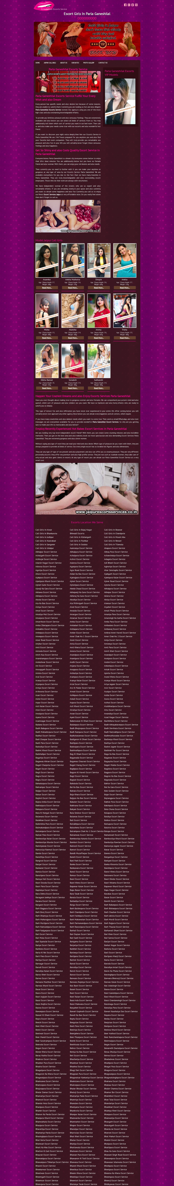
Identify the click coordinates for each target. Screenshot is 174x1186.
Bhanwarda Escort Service (81, 1118)
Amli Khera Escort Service (81, 647)
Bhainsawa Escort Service (47, 1081)
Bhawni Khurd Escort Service (83, 1165)
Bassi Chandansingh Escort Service (119, 1000)
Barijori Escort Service (114, 941)
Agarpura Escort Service (80, 566)
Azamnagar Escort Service (47, 721)
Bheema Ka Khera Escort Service (119, 1173)
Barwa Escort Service (45, 978)
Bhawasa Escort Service (80, 1162)
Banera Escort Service (114, 853)
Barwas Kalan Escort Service (117, 982)
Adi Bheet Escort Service (115, 562)
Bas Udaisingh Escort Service (117, 985)
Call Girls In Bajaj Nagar (81, 529)
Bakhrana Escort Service (81, 805)
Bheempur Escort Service (81, 1176)
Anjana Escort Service (79, 665)
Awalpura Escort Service (47, 713)
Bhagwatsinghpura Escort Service (119, 1077)
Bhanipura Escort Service (47, 1107)
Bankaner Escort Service (46, 868)
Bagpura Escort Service (114, 772)
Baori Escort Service (79, 879)
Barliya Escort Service (45, 960)
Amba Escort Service (79, 621)
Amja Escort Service (113, 640)
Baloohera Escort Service (81, 827)
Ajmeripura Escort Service (81, 585)
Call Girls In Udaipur (45, 548)
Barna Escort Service (113, 960)
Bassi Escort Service (45, 1000)
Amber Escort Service (79, 632)
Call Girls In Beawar (113, 529)
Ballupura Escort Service (115, 823)
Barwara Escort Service (80, 978)
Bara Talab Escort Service (81, 893)
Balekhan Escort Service (46, 820)
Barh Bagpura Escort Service (48, 908)
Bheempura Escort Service (116, 1176)
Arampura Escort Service (81, 676)
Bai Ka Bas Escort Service (81, 787)
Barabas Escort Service (114, 893)
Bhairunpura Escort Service (82, 1085)
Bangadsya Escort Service (115, 857)
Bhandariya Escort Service (116, 1103)
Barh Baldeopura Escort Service (84, 908)
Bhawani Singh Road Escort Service (120, 1154)
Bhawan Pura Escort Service (82, 1154)
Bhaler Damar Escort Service (48, 1092)
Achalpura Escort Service (81, 555)
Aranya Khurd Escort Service (117, 680)
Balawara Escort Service (47, 816)
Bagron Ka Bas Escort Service (117, 776)
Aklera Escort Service (113, 596)
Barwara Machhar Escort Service (50, 982)
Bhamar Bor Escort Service (116, 1092)
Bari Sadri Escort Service (81, 937)
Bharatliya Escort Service (47, 1129)
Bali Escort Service (78, 820)
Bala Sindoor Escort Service (82, 812)
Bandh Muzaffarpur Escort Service (85, 853)
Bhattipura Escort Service (115, 1147)
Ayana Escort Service (45, 717)
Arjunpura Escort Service (47, 684)
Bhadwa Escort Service (80, 1066)
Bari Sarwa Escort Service (115, 937)
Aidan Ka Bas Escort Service (82, 573)
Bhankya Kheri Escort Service (117, 1110)
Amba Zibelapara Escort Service (50, 625)
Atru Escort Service (113, 710)
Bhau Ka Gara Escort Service (117, 1151)
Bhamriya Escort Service (81, 1099)
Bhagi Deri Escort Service (81, 1070)
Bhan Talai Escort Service (115, 1099)
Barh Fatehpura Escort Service (83, 915)
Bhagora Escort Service (114, 1070)
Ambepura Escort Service (47, 632)
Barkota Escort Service (114, 948)
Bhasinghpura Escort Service (48, 1136)
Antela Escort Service (45, 673)
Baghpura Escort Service (81, 768)
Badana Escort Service (46, 724)
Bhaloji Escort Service (80, 1092)
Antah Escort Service (113, 669)
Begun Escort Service (45, 1048)
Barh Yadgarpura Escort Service (50, 930)
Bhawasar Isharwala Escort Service (120, 1162)
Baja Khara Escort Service (81, 794)
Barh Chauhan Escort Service (117, 912)
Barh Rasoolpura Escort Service (84, 926)
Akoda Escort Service (45, 599)
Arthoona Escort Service (47, 691)
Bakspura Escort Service (46, 809)
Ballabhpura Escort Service (82, 823)
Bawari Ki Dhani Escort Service (49, 1015)
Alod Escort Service (79, 607)
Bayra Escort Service (45, 1018)
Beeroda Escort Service (46, 1044)
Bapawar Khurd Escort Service (117, 886)
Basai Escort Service (45, 989)
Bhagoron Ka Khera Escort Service (51, 1073)
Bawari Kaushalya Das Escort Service (121, 1011)
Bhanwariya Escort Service (116, 1118)
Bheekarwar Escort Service (48, 1169)
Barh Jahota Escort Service (116, 915)
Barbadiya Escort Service (81, 901)
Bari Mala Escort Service (47, 937)
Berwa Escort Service (113, 1055)
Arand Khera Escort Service (116, 676)
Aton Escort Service (44, 710)
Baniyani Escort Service (114, 860)
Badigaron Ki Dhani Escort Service (85, 739)
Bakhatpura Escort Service (47, 805)
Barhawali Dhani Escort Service (118, 930)
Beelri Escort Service (45, 1029)
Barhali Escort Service (80, 930)
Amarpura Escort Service (47, 618)
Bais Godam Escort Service (116, 790)
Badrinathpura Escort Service (83, 750)
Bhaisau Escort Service (114, 1085)
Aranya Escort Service (45, 680)
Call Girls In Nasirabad (46, 540)
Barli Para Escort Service (47, 956)
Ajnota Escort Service (114, 585)
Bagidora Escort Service (115, 768)
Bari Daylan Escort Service (82, 934)
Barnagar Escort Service (46, 963)
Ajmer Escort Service (79, 581)
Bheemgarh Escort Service (47, 1176)
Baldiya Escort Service (114, 816)
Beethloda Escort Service (81, 1044)
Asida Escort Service (113, 695)
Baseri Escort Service (79, 989)
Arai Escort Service (44, 676)
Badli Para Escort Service (47, 743)
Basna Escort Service (113, 989)
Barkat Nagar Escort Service (117, 945)
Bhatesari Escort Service (47, 1143)
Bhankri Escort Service (46, 1110)
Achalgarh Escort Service (47, 555)
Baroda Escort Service (114, 963)
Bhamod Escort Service (46, 1099)
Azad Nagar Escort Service (116, 717)
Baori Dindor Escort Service (116, 879)
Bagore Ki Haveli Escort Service (84, 772)
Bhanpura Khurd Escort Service (49, 1118)
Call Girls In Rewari (112, 540)
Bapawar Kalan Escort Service (83, 886)
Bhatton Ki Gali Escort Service (49, 1151)
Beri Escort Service (78, 1055)
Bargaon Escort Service (46, 904)
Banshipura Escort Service (115, 868)
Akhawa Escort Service (46, 592)
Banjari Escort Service (45, 864)
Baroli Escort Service (79, 971)
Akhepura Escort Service (46, 596)
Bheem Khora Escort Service (82, 1173)
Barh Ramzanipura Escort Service (50, 926)
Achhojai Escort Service (46, 559)
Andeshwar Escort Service (47, 662)
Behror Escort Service (79, 1048)
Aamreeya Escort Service (81, 548)
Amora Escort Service (79, 651)
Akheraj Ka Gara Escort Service (84, 596)
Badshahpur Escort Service (48, 754)
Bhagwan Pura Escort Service (83, 1073)
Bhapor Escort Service (80, 1125)
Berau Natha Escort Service (48, 1055)
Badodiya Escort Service (46, 746)
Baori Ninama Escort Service (117, 882)
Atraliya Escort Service (80, 710)
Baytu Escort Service (79, 1018)
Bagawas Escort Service (115, 757)
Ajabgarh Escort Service (115, 573)
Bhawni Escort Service (46, 1165)
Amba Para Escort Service (115, 621)
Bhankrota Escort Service (81, 1110)
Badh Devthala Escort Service (117, 728)
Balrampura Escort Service (47, 831)
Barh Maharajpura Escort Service (50, 919)
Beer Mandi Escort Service (47, 1037)
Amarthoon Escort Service (47, 621)
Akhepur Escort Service (114, 592)
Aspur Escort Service (45, 702)
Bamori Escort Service (80, 849)
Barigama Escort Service (81, 941)
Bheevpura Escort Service (47, 1184)
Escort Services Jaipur (52, 194)
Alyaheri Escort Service (114, 607)
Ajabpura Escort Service (46, 577)
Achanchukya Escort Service (116, 555)
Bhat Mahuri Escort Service (116, 1136)
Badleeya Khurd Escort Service (118, 739)
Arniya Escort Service (45, 687)
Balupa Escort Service (114, 831)
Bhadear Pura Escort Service (48, 1062)
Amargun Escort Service (80, 614)
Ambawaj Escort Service (115, 629)
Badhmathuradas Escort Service (118, 735)
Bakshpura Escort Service (115, 805)
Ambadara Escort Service (115, 625)
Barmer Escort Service (80, 960)
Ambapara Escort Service (81, 629)
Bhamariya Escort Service (47, 1096)
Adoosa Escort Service (46, 566)
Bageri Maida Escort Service (117, 765)
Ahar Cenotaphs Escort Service (118, 570)
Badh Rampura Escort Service (83, 732)
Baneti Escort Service (79, 857)
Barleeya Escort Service (80, 952)
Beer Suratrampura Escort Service (51, 1040)
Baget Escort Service (45, 768)
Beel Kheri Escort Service (47, 1026)
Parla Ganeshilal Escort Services (106, 422)
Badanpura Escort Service (81, 724)
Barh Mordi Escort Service (116, 919)
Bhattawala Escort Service (82, 1147)
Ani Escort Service (44, 665)
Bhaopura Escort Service (47, 1125)
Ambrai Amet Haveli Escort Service (120, 632)
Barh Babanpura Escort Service (118, 904)
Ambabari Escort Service (81, 625)
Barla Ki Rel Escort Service (48, 952)
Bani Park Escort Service (81, 860)
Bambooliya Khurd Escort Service (119, 838)
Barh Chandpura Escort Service (84, 912)
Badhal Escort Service (45, 735)
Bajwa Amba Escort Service (48, 801)
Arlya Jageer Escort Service (116, 684)
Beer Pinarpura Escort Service (83, 1037)
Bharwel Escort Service (114, 1132)
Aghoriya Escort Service (115, 566)
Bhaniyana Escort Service (81, 1107)
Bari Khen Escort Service (115, 934)
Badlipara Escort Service (81, 743)
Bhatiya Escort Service (80, 1143)
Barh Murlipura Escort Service (49, 923)
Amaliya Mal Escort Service (48, 614)
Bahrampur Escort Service (47, 787)
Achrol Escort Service (79, 559)
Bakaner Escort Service (80, 801)
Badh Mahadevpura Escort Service (51, 732)
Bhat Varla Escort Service (47, 1140)
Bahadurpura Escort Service (48, 783)
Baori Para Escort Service (47, 886)
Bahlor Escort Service (114, 783)
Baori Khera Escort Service (82, 882)
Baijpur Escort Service (45, 790)
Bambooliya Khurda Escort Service (51, 842)
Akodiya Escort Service (80, 599)
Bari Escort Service (44, 934)
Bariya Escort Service (45, 945)
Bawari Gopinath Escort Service (84, 1011)
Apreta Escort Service (114, 673)
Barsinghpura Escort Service (116, 974)
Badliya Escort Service (114, 743)
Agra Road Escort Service (81, 570)
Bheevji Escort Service (114, 1180)
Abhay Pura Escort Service (116, 551)
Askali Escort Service (79, 698)
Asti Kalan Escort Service (47, 706)
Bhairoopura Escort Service (48, 1085)
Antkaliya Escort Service (81, 673)
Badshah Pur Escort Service (116, 750)
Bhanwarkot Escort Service (82, 1121)
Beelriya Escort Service (80, 1029)
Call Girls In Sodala (78, 544)
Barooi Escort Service (79, 974)
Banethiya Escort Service (47, 857)
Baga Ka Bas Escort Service (116, 754)
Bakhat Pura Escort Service (116, 801)
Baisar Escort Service (45, 794)
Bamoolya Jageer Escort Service (118, 846)
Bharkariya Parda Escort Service (50, 1132)
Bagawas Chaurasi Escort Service (85, 761)
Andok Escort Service (113, 662)
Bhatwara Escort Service (81, 1151)
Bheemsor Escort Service (47, 1180)
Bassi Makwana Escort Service (83, 1004)
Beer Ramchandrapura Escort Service (120, 1037)
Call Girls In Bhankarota (46, 533)
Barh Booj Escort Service (47, 912)
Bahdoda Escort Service (80, 783)
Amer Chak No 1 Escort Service (84, 636)
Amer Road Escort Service (47, 640)
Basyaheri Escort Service (81, 1007)
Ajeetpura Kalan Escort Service (118, 577)
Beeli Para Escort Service (81, 1026)
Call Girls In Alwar (44, 529)
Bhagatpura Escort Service (47, 1070)
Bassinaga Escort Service (115, 1004)
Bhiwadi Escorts (77, 533)
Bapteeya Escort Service (46, 890)
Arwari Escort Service (79, 691)
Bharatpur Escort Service (81, 1129)
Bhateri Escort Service (114, 1140)
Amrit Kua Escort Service (47, 654)
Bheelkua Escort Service (81, 1169)
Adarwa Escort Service (80, 562)
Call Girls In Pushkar (79, 540)
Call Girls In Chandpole (114, 533)
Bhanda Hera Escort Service (48, 1103)
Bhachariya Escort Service (81, 1059)
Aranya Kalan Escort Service (82, 680)
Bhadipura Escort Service (115, 1062)
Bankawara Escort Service (81, 868)
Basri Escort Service (79, 993)
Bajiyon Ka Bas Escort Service (83, 798)
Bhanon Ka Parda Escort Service (50, 1114)
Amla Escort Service (79, 643)
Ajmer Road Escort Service (116, 581)
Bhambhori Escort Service (115, 1096)
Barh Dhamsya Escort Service (49, 915)
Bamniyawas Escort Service (48, 846)
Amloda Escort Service (46, 651)
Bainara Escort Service (80, 790)
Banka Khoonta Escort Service (117, 864)
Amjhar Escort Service (45, 643)
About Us (63, 63)
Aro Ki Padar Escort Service (82, 687)
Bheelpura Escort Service (115, 1169)
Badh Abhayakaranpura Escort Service (121, 724)
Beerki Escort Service (79, 1040)
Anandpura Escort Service (81, 654)
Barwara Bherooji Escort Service (118, 978)
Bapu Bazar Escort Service (82, 890)
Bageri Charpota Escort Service (50, 765)
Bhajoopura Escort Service (47, 1088)
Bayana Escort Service (114, 1015)
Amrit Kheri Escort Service (116, 651)
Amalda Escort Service (80, 610)
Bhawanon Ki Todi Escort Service (84, 1158)
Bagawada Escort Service (81, 757)
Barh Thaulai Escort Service (116, 926)
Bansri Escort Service (79, 871)
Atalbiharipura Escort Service (117, 706)
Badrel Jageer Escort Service (117, 746)
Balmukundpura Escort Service (49, 827)
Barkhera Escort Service (46, 948)
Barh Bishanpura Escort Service (118, 908)
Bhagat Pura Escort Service (116, 1066)
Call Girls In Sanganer (45, 544)
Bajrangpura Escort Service (116, 798)
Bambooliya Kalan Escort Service (50, 838)
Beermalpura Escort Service (116, 1040)
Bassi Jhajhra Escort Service (48, 1004)
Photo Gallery (88, 63)
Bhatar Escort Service (79, 1140)
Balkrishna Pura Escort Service (49, 823)
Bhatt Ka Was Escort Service (48, 1147)
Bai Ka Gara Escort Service (116, 787)
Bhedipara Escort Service (115, 1165)
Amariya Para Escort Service (116, 614)
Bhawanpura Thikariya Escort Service (52, 1162)
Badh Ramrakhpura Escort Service (119, 732)
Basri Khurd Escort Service (116, 996)
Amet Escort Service (79, 640)
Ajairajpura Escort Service (81, 577)
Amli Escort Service (44, 647)
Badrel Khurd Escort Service (48, 750)
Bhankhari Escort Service (115, 1107)
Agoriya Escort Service (46, 570)
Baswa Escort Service (45, 1007)
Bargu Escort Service (79, 904)
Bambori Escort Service (80, 842)
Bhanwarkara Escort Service (48, 1121)
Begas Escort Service (113, 1044)
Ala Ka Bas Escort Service (47, 603)
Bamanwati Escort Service (116, 835)
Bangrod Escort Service (46, 860)
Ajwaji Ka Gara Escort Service (49, 588)
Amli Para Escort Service (115, 647)
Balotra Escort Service (114, 827)
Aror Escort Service (113, 687)
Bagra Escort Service (45, 776)
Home (38, 63)
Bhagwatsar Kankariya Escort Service (86, 1077)
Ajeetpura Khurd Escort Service (50, 581)
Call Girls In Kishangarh (80, 537)
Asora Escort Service (113, 698)
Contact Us (102, 63)
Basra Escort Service (45, 993)
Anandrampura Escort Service (49, 658)
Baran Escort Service (113, 897)
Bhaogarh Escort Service (115, 1121)
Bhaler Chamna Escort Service (117, 1088)
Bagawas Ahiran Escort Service (49, 761)
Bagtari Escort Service (80, 779)
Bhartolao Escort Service (81, 1132)
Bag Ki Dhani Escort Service (82, 754)
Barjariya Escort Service (80, 945)
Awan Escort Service (79, 713)
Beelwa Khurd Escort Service (117, 1029)
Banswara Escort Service (115, 875)
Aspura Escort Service (79, 702)
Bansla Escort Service (45, 871)
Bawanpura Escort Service (47, 1011)
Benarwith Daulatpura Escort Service (120, 1048)
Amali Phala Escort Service (116, 610)
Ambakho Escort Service (46, 629)
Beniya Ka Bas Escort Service (83, 1051)
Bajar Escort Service (113, 794)
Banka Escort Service (79, 864)
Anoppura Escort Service (81, 669)
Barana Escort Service (45, 901)
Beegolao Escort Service (81, 1022)
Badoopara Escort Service (81, 746)
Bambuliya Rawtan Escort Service (119, 842)
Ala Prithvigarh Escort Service (83, 603)
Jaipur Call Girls (50, 63)
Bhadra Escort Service (45, 1066)
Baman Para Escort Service (48, 835)
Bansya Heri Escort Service (48, 879)
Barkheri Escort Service (80, 948)
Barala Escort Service (79, 897)
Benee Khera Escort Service (48, 1051)
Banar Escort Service (113, 849)
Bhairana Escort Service (114, 1081)
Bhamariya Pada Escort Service (84, 1096)
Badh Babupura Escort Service (49, 728)
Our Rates (75, 63)
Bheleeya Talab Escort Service (83, 1184)
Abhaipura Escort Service (81, 551)
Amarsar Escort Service (80, 618)
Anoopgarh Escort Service (47, 669)
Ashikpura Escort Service (81, 695)
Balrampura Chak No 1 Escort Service (87, 831)
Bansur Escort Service (79, 875)
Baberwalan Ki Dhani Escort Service (86, 721)
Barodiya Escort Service (80, 967)
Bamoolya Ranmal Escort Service (51, 849)
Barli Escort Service (113, 952)
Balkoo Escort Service (114, 820)
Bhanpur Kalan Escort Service (83, 1114)
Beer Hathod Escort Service (116, 1033)
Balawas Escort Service (80, 816)
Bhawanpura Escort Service (116, 1158)
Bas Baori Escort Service (81, 985)
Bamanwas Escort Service (81, 835)
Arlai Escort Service (79, 684)
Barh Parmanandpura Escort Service (86, 923)
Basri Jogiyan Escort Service (48, 996)
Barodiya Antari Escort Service (118, 967)
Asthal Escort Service (114, 702)
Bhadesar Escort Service (81, 1062)
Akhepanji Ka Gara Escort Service (85, 592)
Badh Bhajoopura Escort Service (84, 728)
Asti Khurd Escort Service (81, 706)
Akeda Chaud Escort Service (82, 588)
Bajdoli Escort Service (46, 798)
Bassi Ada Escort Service (81, 1000)
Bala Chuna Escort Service (116, 809)
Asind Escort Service (45, 698)
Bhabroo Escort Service (46, 1059)
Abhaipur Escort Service (46, 551)
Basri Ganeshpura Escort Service (118, 993)
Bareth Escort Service (114, 901)
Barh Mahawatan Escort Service (84, 919)
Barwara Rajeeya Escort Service (84, 982)
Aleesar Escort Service (114, 603)
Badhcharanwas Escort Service (83, 735)
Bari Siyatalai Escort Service (48, 941)
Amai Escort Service (45, 610)
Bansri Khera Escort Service (116, 871)
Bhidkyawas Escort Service (116, 1184)
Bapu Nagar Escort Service (116, 890)
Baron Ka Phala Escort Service (118, 971)
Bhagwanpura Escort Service (117, 1073)
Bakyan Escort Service (80, 809)
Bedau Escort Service (113, 1018)
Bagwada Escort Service (115, 779)
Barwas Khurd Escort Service (49, 985)
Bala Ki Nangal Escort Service (49, 812)
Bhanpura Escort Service (115, 1114)
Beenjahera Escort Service (81, 1033)
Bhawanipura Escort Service (48, 1158)
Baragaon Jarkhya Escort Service (50, 897)
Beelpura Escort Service (115, 1026)
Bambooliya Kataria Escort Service (85, 838)
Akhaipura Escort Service (115, 588)
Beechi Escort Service (45, 1022)
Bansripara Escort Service (47, 875)
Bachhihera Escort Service (115, 721)
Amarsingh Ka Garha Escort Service (120, 618)
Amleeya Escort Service (114, 643)
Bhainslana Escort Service (81, 1081)
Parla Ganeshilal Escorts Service (48, 110)
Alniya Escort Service (45, 607)
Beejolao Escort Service (115, 1022)
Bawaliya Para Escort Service (117, 1007)
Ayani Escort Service (79, 717)
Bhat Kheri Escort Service (81, 1136)
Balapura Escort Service (115, 812)
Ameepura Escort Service (47, 636)
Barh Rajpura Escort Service (116, 923)
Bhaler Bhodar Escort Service (83, 1088)
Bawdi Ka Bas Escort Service (83, 1015)
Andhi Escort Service (79, 662)
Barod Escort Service (79, 963)
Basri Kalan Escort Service (82, 996)
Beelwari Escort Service (46, 1033)
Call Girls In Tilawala (113, 544)
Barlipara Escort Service (80, 956)
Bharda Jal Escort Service (115, 1129)
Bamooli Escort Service (80, 846)
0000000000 (87, 18)
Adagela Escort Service (114, 559)
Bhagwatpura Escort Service (48, 1077)
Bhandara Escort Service (81, 1103)
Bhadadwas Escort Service (116, 1059)
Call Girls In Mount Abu (114, 537)
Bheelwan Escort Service (47, 1173)
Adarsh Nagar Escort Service (48, 562)
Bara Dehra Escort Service (47, 893)
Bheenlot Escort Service (81, 1180)
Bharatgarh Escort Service (116, 1125)
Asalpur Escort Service (114, 691)
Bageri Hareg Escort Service (82, 765)
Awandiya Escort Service (115, 713)
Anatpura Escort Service (115, 658)
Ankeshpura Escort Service (116, 665)
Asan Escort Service (44, 695)
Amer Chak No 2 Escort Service (118, 636)
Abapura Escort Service (114, 548)
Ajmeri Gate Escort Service (48, 585)
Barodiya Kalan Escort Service (49, 971)
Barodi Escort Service (45, 967)
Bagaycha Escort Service (115, 761)
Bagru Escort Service (45, 779)
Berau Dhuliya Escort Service (117, 1051)
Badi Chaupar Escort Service (48, 739)
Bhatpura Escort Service (115, 1143)
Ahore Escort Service (45, 573)
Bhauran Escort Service (46, 1154)
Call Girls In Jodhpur (45, 537)
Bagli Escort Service (45, 772)
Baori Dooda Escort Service (48, 882)
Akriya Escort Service (113, 599)
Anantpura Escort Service (81, 658)
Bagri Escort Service (79, 776)
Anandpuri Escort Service (115, 654)
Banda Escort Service (45, 853)
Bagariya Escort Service (46, 757)
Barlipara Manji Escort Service (117, 956)
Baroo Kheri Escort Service (48, 974)
